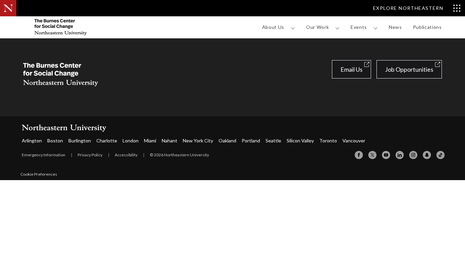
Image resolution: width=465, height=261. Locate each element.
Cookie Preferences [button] (38, 174)
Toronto (328, 140)
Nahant (169, 140)
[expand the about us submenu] (292, 28)
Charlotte (106, 140)
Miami (150, 140)
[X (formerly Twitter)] (372, 155)
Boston (55, 140)
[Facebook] (359, 155)
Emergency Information (43, 154)
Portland (251, 140)
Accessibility (126, 154)
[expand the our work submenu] (337, 28)
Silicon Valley (300, 140)
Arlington (32, 140)
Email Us (351, 69)
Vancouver (353, 140)
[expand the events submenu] (375, 28)
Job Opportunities (409, 69)
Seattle (273, 140)
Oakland (227, 140)
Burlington (79, 140)
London (131, 140)
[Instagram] (413, 155)
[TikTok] (440, 155)
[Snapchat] (427, 155)
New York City (198, 140)
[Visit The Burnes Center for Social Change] (74, 27)
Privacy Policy (90, 154)
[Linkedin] (400, 155)
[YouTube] (386, 155)
